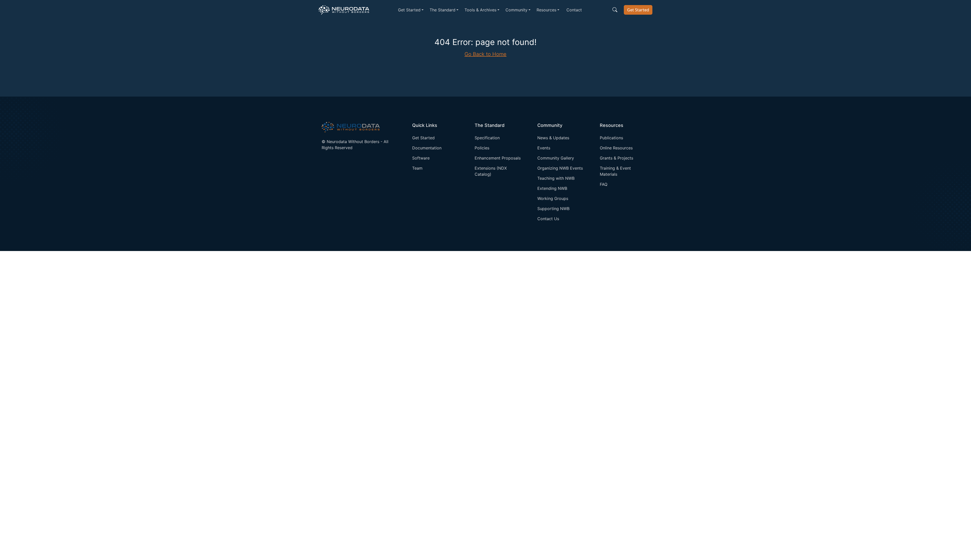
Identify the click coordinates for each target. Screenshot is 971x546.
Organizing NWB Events (560, 168)
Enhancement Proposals (498, 158)
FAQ (603, 184)
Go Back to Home (485, 54)
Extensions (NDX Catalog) (491, 171)
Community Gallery (555, 158)
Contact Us (548, 218)
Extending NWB (552, 188)
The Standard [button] (442, 9)
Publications (611, 137)
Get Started (638, 10)
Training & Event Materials (615, 171)
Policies (482, 147)
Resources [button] (546, 9)
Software (421, 158)
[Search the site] (615, 10)
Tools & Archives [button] (480, 9)
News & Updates (553, 137)
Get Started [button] (409, 9)
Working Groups (552, 198)
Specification (487, 137)
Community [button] (516, 9)
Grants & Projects (616, 158)
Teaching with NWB (556, 178)
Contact (574, 9)
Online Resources (616, 147)
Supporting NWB (553, 208)
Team (417, 168)
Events (543, 147)
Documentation (427, 147)
